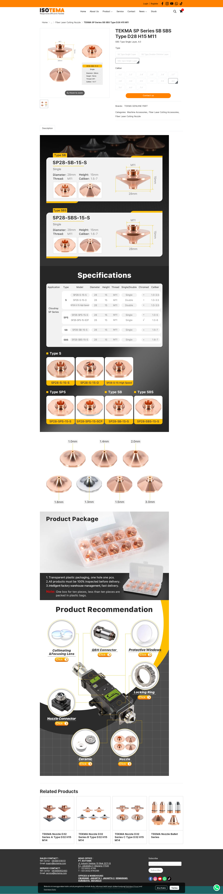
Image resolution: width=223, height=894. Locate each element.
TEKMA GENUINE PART (136, 106)
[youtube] (172, 4)
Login (145, 3)
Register (154, 3)
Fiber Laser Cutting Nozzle (68, 22)
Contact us (148, 95)
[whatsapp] (176, 4)
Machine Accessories (137, 112)
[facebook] (162, 4)
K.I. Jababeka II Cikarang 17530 (93, 866)
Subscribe (156, 870)
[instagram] (167, 4)
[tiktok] (181, 4)
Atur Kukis (161, 888)
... (51, 22)
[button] (175, 11)
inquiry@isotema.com (56, 863)
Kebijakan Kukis (50, 889)
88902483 (62, 870)
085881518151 (59, 860)
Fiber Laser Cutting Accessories (164, 112)
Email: (43, 873)
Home (45, 22)
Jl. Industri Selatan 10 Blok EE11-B (94, 863)
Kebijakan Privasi (132, 886)
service (49, 873)
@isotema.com (60, 873)
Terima (174, 888)
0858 (54, 870)
